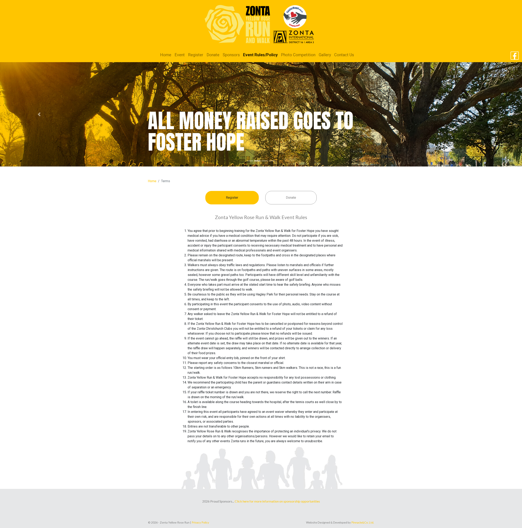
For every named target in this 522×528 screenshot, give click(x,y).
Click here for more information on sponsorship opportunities (277, 501)
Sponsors (231, 54)
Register (195, 54)
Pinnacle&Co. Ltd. (362, 522)
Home (165, 54)
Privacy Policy (200, 522)
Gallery (325, 54)
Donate (213, 54)
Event (180, 54)
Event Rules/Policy (260, 54)
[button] (39, 114)
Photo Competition (298, 54)
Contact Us (344, 54)
